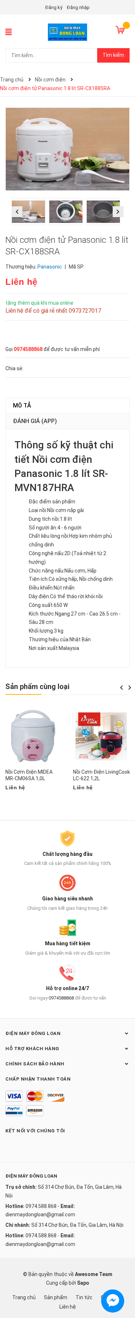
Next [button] (118, 212)
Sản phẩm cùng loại (37, 686)
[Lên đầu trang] (122, 1283)
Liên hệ (67, 1307)
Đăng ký (53, 7)
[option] (30, 213)
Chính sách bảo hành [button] (34, 1063)
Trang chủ (24, 1297)
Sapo (83, 1283)
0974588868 (28, 349)
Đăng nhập (78, 7)
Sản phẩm (55, 1297)
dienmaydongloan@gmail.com (40, 1214)
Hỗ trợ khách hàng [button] (32, 1048)
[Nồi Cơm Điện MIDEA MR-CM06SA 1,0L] (33, 736)
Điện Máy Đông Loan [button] (32, 1033)
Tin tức (84, 1297)
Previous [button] (17, 212)
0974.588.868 (41, 1206)
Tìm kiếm (113, 55)
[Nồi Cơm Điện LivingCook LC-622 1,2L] (101, 736)
